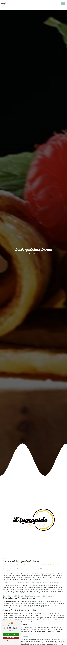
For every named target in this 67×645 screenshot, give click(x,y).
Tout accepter (11, 634)
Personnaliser (11, 641)
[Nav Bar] (63, 3)
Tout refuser (11, 637)
